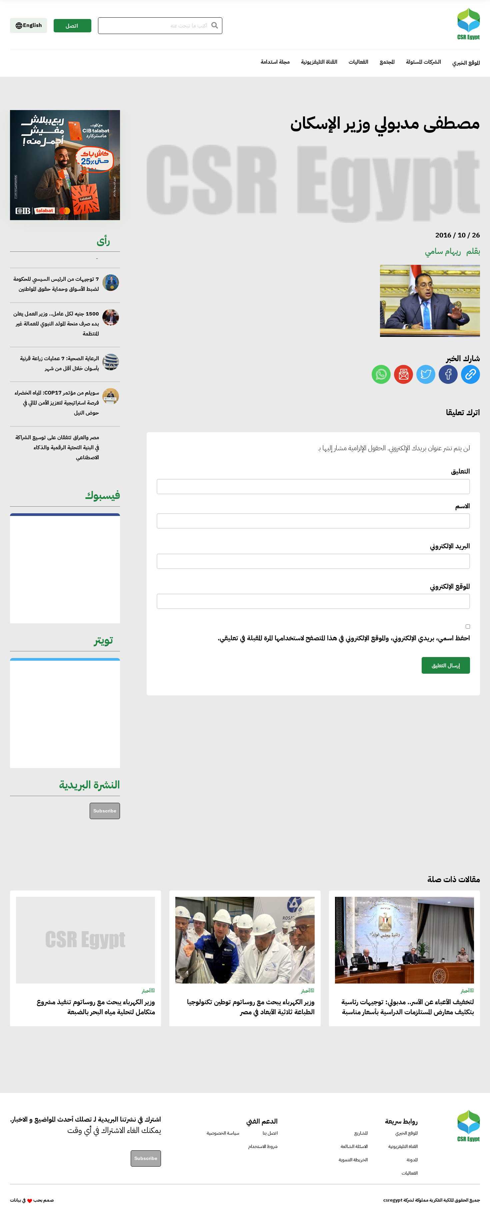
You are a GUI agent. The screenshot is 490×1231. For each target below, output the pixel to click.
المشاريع (361, 1133)
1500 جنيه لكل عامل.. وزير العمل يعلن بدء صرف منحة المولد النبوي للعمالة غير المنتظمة (56, 312)
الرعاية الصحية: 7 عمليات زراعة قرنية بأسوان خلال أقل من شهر (59, 352)
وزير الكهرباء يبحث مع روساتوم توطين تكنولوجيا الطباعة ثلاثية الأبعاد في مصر (250, 1007)
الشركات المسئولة (423, 62)
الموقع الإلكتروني (450, 586)
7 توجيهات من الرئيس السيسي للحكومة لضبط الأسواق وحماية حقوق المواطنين (56, 273)
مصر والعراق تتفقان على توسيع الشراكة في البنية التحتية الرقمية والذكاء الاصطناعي (57, 436)
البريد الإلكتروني (450, 546)
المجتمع (387, 62)
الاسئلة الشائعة (354, 1146)
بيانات (15, 1200)
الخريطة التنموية (353, 1159)
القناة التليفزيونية (319, 62)
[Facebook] (448, 374)
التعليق (460, 471)
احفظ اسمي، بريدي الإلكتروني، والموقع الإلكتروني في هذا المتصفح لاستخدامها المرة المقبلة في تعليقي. (344, 638)
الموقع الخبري (466, 63)
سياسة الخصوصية (223, 1133)
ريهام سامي (443, 251)
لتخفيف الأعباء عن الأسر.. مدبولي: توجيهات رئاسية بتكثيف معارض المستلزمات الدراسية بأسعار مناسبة (407, 1007)
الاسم (462, 506)
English (32, 25)
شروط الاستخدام (263, 1146)
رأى (103, 240)
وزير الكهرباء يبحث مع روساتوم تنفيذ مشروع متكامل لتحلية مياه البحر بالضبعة (96, 1007)
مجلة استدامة (275, 62)
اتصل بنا (72, 27)
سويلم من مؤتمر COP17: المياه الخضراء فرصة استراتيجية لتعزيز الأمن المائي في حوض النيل (57, 392)
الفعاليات (358, 62)
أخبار (465, 991)
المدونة (412, 1159)
